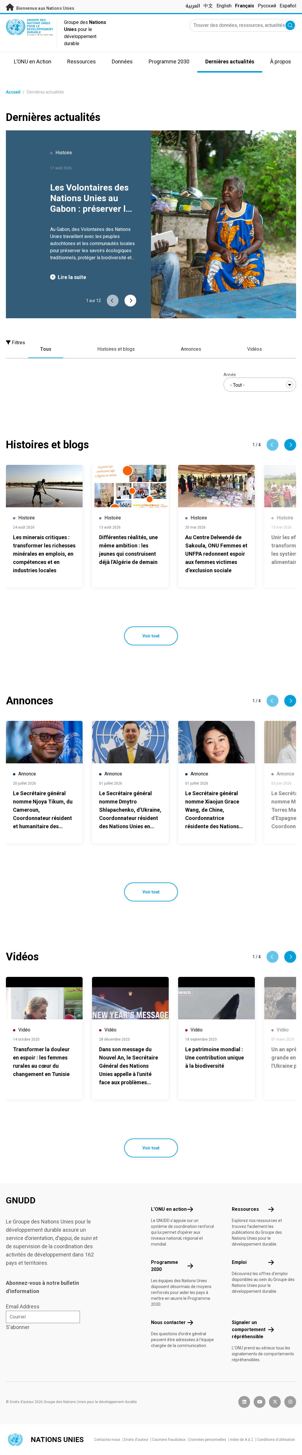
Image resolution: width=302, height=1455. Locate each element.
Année (230, 374)
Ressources (245, 1209)
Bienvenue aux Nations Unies (44, 8)
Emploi (239, 1262)
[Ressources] (271, 1209)
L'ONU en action (169, 1209)
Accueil (13, 92)
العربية (193, 5)
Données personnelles (207, 1440)
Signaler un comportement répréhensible (248, 1329)
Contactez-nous (107, 1440)
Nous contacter (168, 1322)
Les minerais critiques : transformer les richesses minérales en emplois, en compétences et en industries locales (44, 553)
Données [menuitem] (122, 61)
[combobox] (260, 385)
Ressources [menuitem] (81, 61)
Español (288, 6)
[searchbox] (260, 385)
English (224, 6)
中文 (208, 6)
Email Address (23, 1306)
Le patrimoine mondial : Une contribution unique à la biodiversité (214, 1057)
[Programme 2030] (190, 1265)
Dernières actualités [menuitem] (229, 61)
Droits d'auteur (136, 1440)
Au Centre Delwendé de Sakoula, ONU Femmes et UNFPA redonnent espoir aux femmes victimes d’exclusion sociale (216, 553)
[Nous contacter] (190, 1322)
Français (244, 6)
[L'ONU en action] (190, 1209)
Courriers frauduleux (169, 1440)
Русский (267, 6)
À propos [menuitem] (280, 61)
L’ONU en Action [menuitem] (32, 61)
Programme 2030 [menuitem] (169, 61)
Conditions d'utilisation (276, 1440)
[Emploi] (271, 1262)
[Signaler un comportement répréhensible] (271, 1329)
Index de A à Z (241, 1440)
